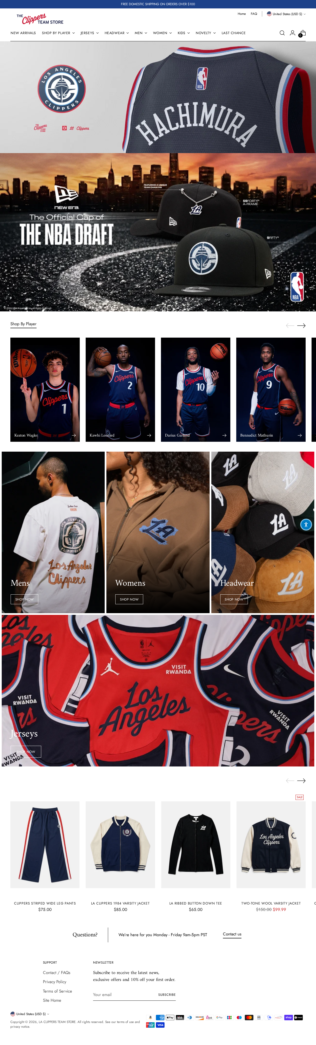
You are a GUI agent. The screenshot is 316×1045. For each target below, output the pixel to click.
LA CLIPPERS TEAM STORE (57, 1022)
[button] (306, 525)
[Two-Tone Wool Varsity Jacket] (271, 845)
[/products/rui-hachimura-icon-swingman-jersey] (158, 97)
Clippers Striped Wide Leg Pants (45, 903)
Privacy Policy (54, 982)
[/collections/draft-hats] (158, 232)
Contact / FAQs (56, 972)
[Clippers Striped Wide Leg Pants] (44, 845)
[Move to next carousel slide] (301, 325)
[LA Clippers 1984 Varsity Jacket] (120, 845)
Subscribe (167, 994)
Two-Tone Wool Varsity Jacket (271, 903)
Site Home (52, 1000)
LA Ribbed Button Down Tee (195, 903)
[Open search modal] (282, 33)
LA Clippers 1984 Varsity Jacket (120, 903)
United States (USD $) (287, 14)
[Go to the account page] (292, 33)
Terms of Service (57, 991)
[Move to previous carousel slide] (290, 326)
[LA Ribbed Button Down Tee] (195, 845)
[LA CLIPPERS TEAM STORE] (40, 18)
